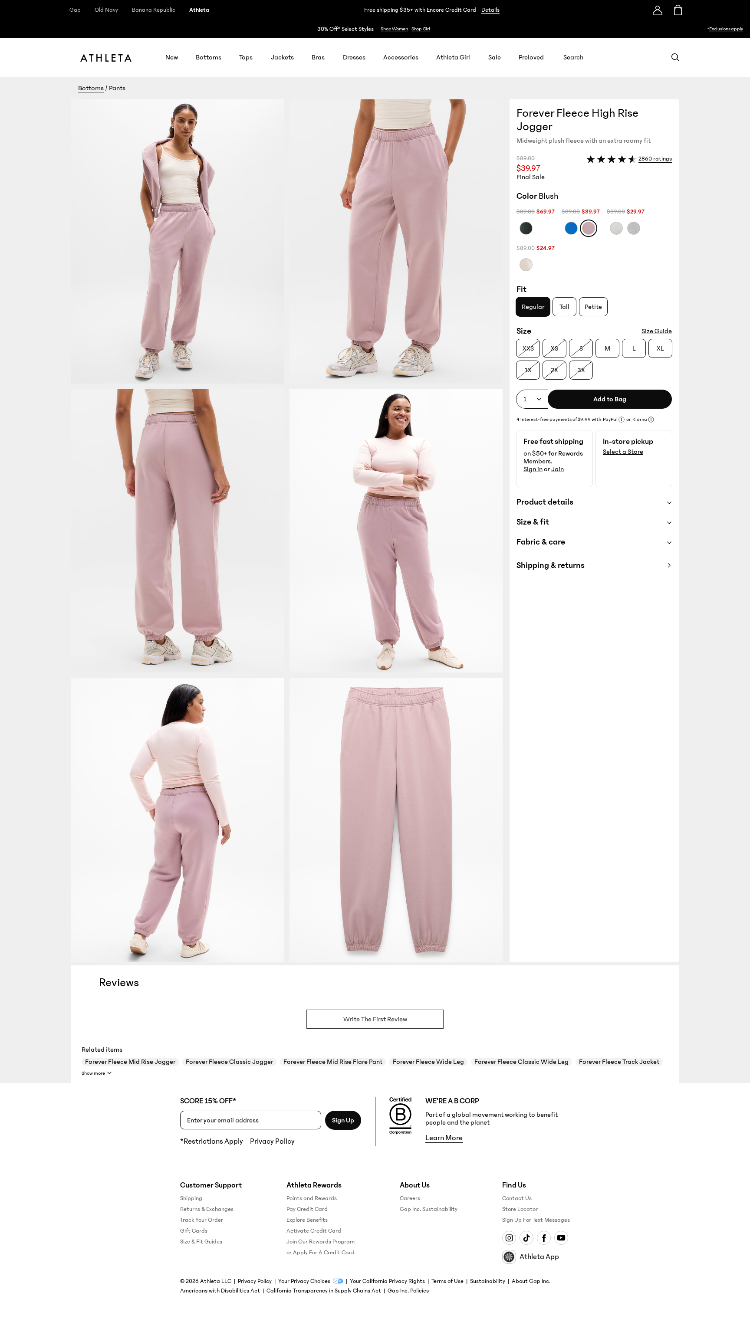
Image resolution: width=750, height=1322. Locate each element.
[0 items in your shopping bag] (677, 10)
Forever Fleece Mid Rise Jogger (130, 1062)
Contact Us (517, 1198)
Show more (93, 1073)
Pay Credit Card (307, 1209)
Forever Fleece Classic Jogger (229, 1062)
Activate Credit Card (313, 1230)
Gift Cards (193, 1230)
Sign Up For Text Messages (536, 1220)
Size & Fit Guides (201, 1241)
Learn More (444, 1138)
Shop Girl (420, 29)
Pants (117, 88)
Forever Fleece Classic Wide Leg (521, 1062)
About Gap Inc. (531, 1281)
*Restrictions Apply (211, 1141)
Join (557, 469)
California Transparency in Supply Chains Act (323, 1290)
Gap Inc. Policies (408, 1290)
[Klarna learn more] (651, 420)
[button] (290, 530)
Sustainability (487, 1281)
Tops (246, 57)
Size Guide (656, 331)
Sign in (533, 469)
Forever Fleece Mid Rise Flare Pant (332, 1062)
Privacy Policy (272, 1141)
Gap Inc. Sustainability (428, 1209)
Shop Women (394, 29)
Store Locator (520, 1209)
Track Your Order (201, 1220)
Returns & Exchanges (207, 1209)
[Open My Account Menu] (658, 10)
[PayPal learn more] (621, 420)
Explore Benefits (307, 1220)
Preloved (531, 57)
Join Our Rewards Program (320, 1241)
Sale (494, 57)
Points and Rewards (311, 1198)
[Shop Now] (375, 29)
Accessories (400, 57)
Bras (318, 57)
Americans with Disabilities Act (220, 1290)
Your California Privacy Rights (387, 1281)
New (171, 57)
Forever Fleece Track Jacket (619, 1062)
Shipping (191, 1198)
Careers (410, 1198)
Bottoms (208, 57)
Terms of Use (447, 1281)
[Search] (675, 57)
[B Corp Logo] (400, 1116)
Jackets (282, 57)
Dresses (354, 57)
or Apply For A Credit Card (320, 1252)
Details (490, 10)
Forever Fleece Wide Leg (428, 1062)
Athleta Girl (453, 57)
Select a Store (623, 451)
